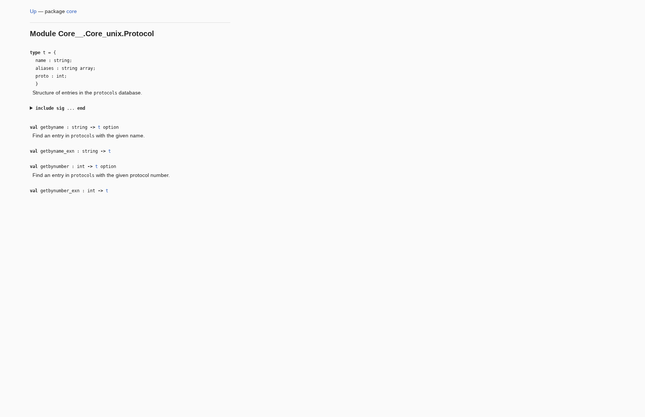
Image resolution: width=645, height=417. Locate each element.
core (71, 11)
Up (33, 11)
